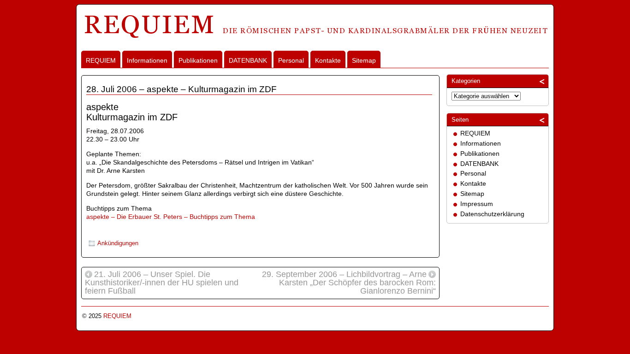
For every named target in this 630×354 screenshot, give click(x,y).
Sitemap (364, 60)
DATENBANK (248, 60)
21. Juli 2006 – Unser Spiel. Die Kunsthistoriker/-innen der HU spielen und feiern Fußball (161, 283)
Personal (291, 60)
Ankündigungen (117, 243)
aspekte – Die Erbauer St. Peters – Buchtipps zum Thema (170, 216)
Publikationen (198, 60)
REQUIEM (101, 60)
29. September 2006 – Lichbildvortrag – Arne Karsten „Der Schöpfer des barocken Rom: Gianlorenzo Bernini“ (349, 283)
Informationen (147, 60)
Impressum (476, 203)
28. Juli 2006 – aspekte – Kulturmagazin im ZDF (181, 89)
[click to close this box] (542, 81)
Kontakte (328, 60)
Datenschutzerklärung (492, 214)
